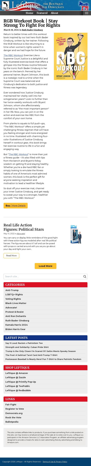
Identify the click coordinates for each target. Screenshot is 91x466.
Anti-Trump (11, 290)
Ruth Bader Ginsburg (32, 30)
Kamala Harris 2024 (16, 325)
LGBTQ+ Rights (14, 294)
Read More (11, 255)
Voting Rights (13, 299)
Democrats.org (14, 413)
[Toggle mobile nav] (86, 13)
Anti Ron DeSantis (15, 316)
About (54, 13)
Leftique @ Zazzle (15, 377)
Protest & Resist (14, 312)
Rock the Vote (13, 417)
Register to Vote (14, 409)
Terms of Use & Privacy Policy (55, 462)
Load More (45, 266)
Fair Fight (10, 404)
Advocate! (21, 234)
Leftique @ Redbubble (18, 390)
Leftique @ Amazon (16, 373)
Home (29, 13)
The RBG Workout (13, 55)
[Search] (84, 276)
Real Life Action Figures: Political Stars (24, 227)
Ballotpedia (11, 422)
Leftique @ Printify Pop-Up (20, 382)
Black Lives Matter (15, 303)
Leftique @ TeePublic (17, 386)
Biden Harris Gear (15, 329)
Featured (42, 13)
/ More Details (15, 205)
